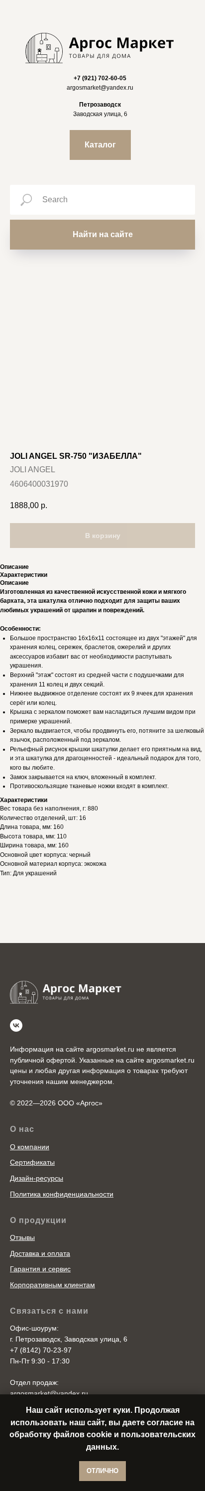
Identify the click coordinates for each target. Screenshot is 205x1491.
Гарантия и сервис (40, 1269)
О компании (29, 1147)
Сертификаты (32, 1162)
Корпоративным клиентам (52, 1285)
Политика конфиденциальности (61, 1194)
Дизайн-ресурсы (36, 1178)
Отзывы (22, 1237)
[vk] (16, 1025)
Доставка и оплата (40, 1253)
